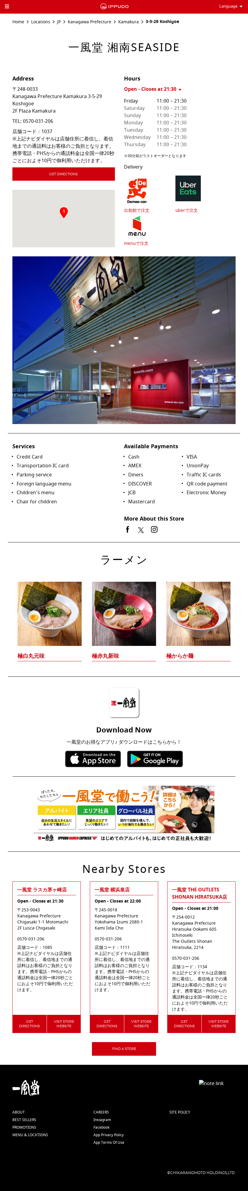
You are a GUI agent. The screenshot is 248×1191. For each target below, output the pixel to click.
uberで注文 (186, 210)
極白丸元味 (31, 656)
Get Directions (63, 174)
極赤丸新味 (105, 656)
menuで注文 (136, 243)
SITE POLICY (179, 1112)
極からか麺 (180, 656)
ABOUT (18, 1112)
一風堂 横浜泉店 (112, 889)
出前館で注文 (136, 210)
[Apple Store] (93, 759)
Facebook (101, 1127)
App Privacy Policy (108, 1135)
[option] (124, 609)
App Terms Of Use (108, 1142)
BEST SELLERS (24, 1120)
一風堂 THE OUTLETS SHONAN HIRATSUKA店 (199, 893)
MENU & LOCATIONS (30, 1135)
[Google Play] (155, 759)
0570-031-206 (38, 121)
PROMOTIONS (24, 1127)
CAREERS (101, 1112)
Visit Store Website (64, 1024)
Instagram (102, 1120)
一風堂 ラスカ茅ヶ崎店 (42, 889)
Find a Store (124, 1049)
